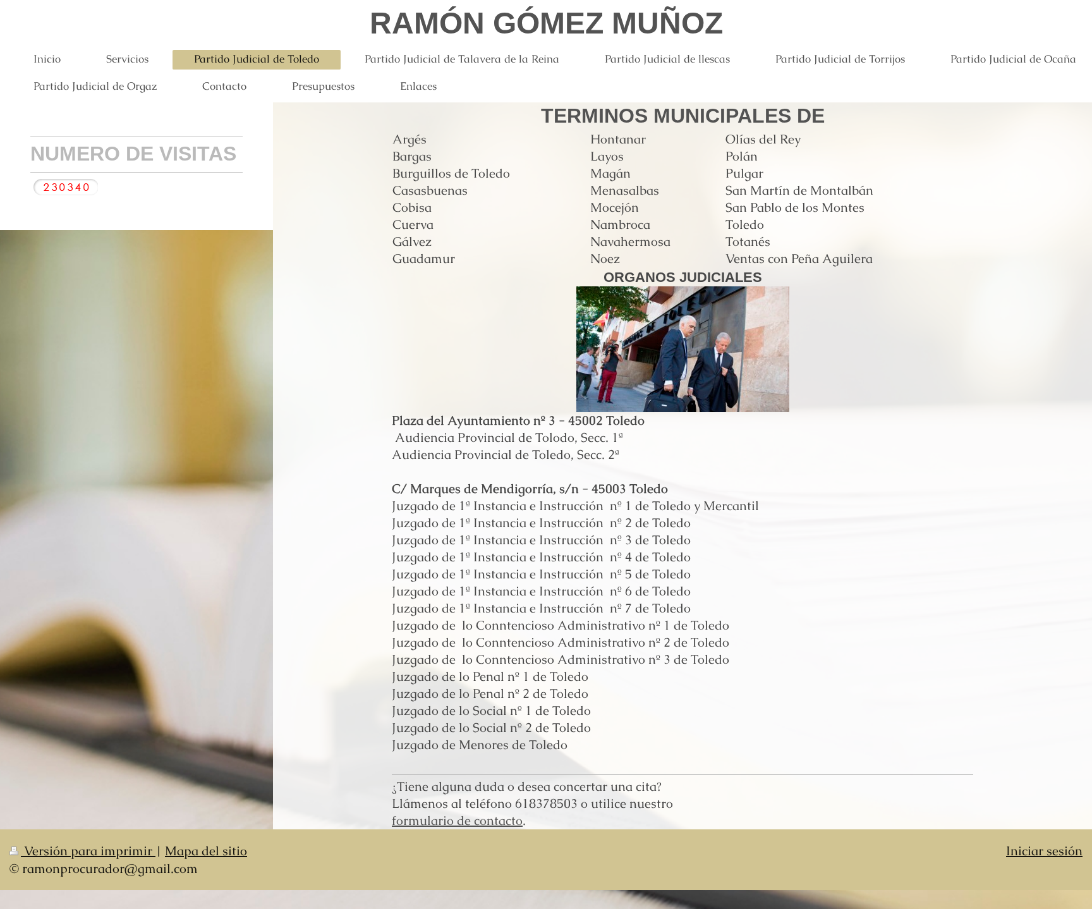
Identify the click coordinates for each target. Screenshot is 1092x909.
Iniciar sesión (1044, 851)
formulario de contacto (457, 820)
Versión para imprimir (88, 851)
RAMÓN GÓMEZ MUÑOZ (546, 23)
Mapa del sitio (206, 851)
